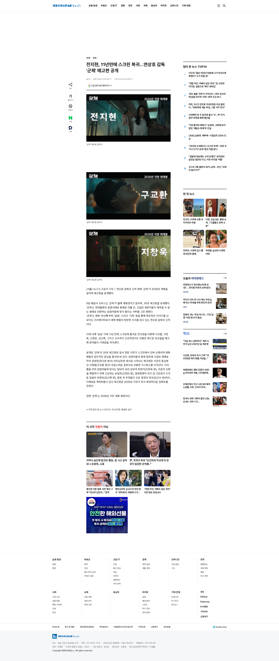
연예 (144, 597)
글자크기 (70, 100)
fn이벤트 (204, 606)
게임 (115, 572)
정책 (86, 564)
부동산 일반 (88, 576)
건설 (86, 568)
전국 (54, 612)
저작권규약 (103, 627)
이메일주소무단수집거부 (123, 627)
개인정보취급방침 (87, 627)
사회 (138, 5)
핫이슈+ (174, 604)
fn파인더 (174, 597)
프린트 (70, 110)
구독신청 (141, 627)
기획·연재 (186, 5)
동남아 (154, 5)
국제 (145, 5)
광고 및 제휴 (69, 627)
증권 (54, 568)
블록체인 (116, 580)
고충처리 (154, 627)
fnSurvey (205, 601)
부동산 (104, 5)
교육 (54, 608)
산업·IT (113, 5)
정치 (130, 5)
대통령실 (203, 564)
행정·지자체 (57, 604)
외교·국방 (204, 576)
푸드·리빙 (146, 608)
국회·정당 (204, 568)
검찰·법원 (56, 601)
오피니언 (174, 5)
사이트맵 (166, 627)
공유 (70, 88)
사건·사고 (56, 597)
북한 (202, 572)
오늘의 (193, 278)
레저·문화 (146, 612)
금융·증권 (93, 5)
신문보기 (204, 616)
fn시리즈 (174, 601)
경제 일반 (146, 564)
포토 (202, 592)
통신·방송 (117, 568)
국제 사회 (88, 604)
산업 (115, 564)
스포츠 (144, 604)
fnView (203, 596)
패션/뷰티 (146, 601)
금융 (54, 564)
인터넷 (115, 576)
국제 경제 (88, 597)
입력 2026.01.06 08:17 (102, 79)
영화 (94, 58)
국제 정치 (88, 601)
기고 (173, 568)
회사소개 (55, 627)
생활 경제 (146, 568)
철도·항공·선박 (90, 572)
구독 (70, 122)
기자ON (204, 611)
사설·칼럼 (175, 564)
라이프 (164, 5)
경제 (123, 5)
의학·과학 (117, 584)
